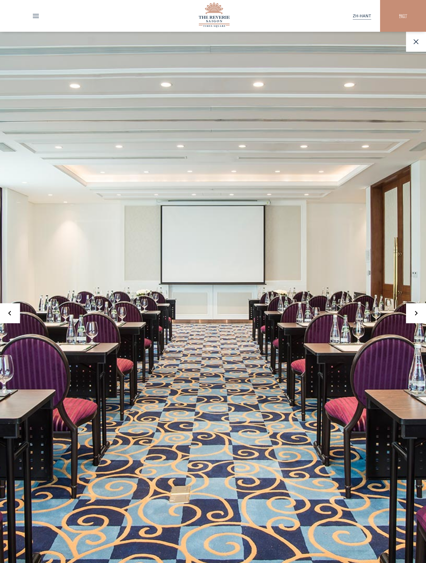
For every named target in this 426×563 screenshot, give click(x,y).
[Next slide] (416, 313)
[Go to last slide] (10, 313)
